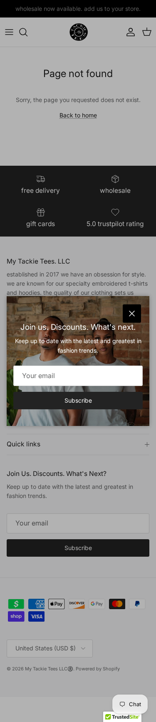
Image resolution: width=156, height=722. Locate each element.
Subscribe (78, 400)
